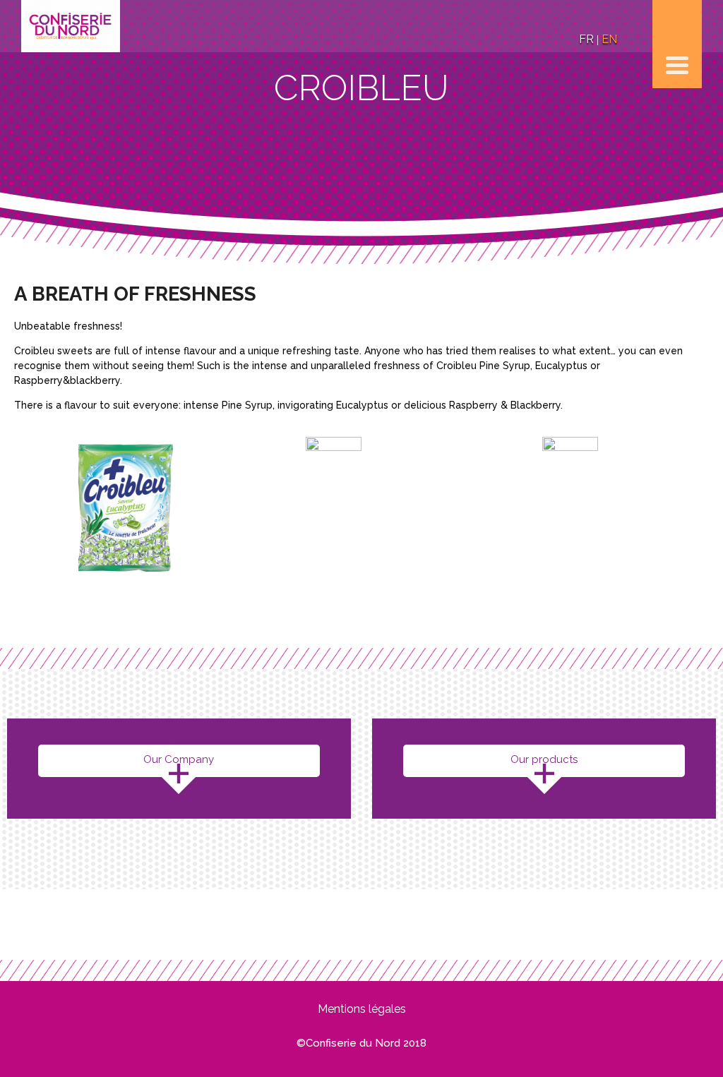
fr (586, 39)
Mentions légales (362, 1009)
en (609, 39)
